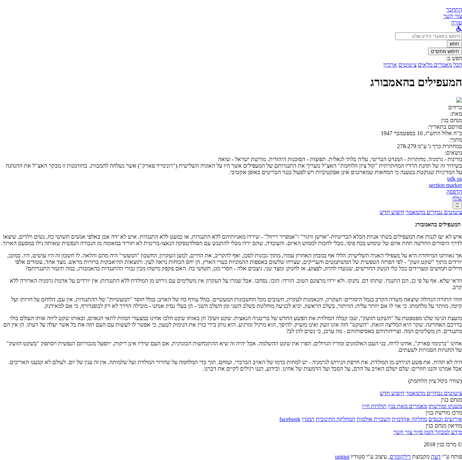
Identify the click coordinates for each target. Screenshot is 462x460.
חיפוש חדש (392, 212)
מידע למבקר (447, 432)
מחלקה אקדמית (409, 419)
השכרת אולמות (374, 419)
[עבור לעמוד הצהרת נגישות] (459, 29)
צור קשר (402, 432)
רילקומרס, (399, 457)
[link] (452, 16)
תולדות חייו (374, 406)
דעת (436, 457)
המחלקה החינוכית (335, 419)
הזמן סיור (422, 432)
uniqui (342, 457)
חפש (454, 44)
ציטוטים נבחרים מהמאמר (434, 212)
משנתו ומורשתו (445, 406)
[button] (454, 9)
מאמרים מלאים (435, 65)
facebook (289, 419)
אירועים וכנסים (445, 419)
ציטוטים (407, 65)
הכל (457, 65)
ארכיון (390, 65)
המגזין (308, 419)
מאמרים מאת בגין (407, 406)
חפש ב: (454, 58)
